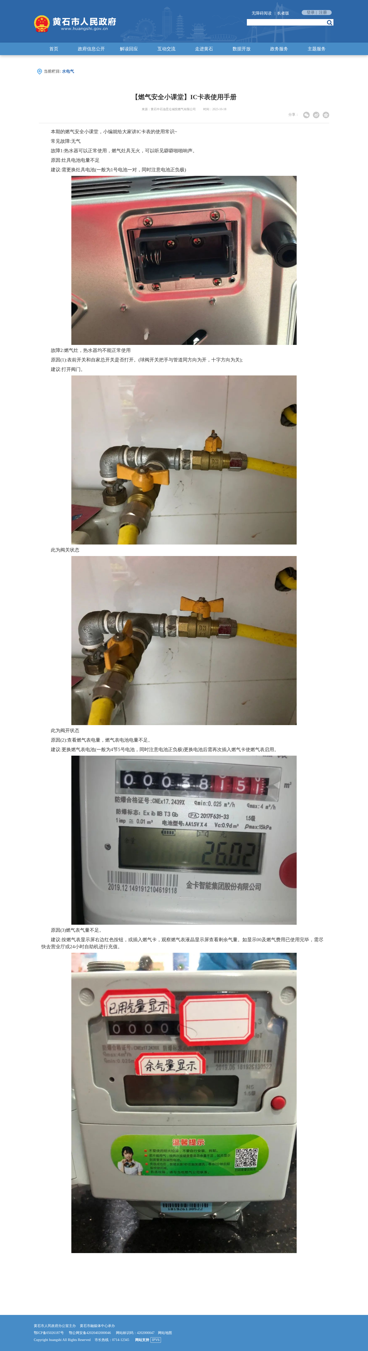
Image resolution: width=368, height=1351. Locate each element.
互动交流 (166, 48)
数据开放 (242, 48)
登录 (311, 12)
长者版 (283, 13)
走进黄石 (204, 48)
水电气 (68, 71)
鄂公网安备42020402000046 (90, 1333)
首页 (53, 48)
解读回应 (129, 48)
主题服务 (317, 48)
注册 (323, 12)
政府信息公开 (91, 48)
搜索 (329, 22)
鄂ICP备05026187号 (49, 1333)
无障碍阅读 (262, 13)
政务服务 (279, 48)
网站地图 (165, 1333)
